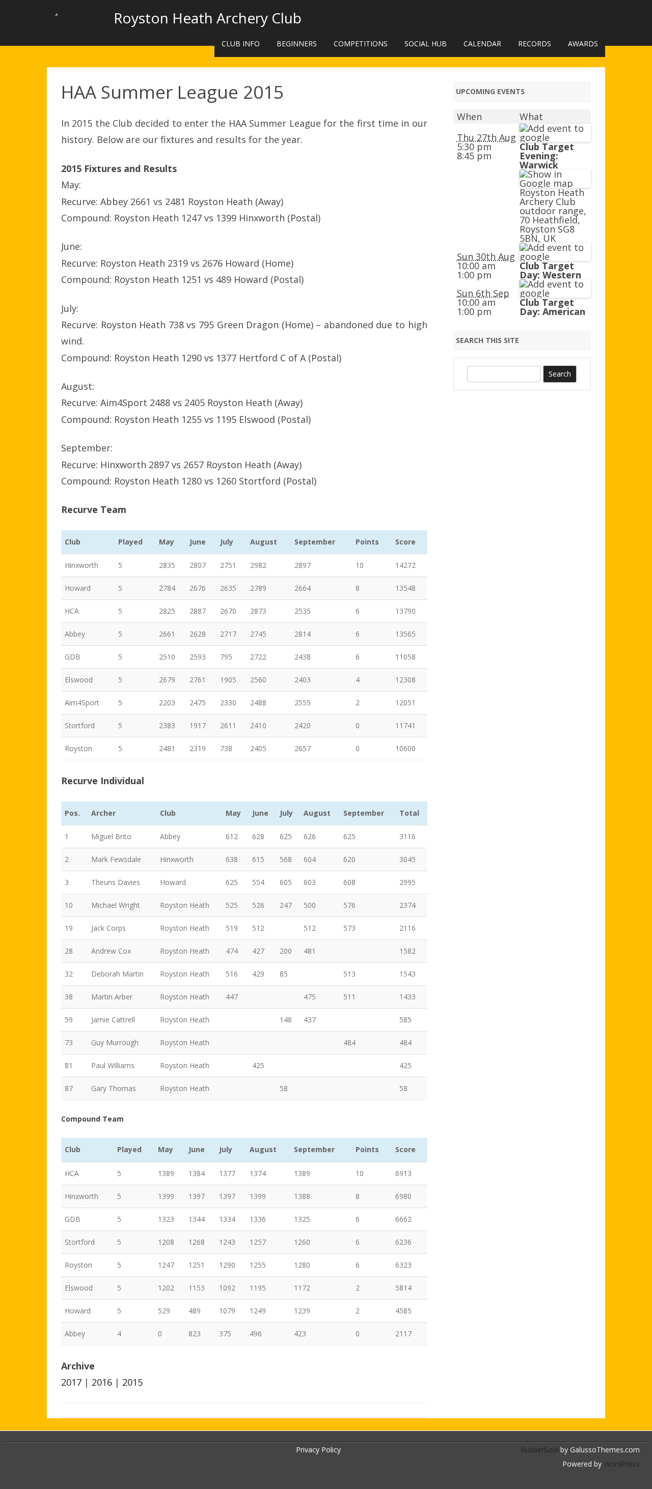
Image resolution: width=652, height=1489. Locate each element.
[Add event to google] (555, 137)
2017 (71, 1382)
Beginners (297, 43)
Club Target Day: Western (550, 270)
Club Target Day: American (552, 307)
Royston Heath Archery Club (208, 18)
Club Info (241, 43)
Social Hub (425, 43)
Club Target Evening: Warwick (547, 155)
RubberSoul (539, 1449)
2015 (132, 1382)
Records (534, 43)
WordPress (621, 1464)
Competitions (361, 43)
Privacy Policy (318, 1449)
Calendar (482, 43)
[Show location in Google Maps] (555, 183)
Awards (583, 43)
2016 (102, 1382)
